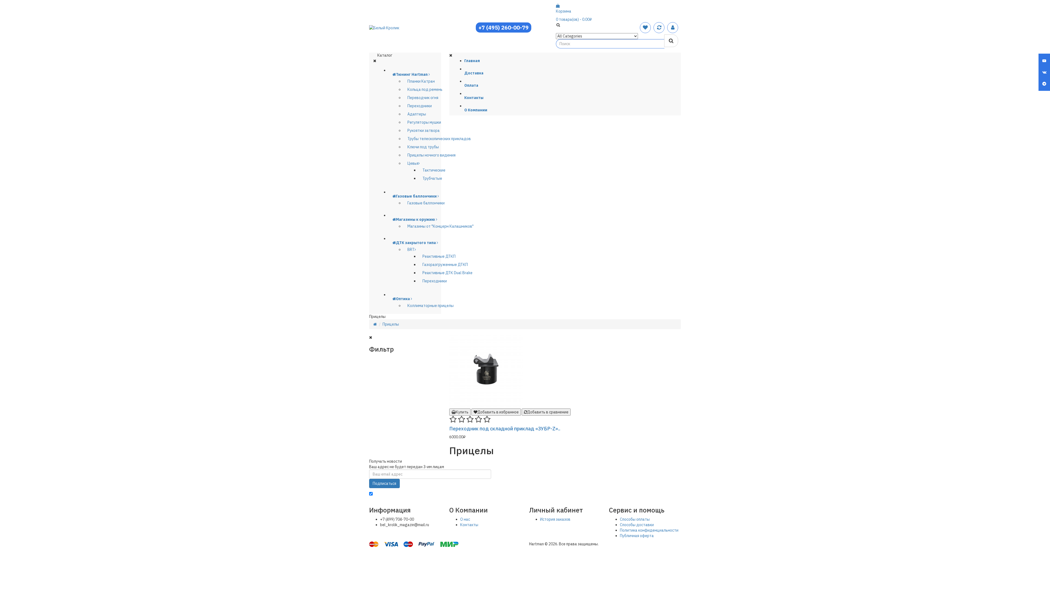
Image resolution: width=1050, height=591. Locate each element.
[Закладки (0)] (645, 27)
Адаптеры (416, 114)
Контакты (469, 524)
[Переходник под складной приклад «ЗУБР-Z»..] (486, 371)
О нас (465, 519)
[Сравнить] (659, 27)
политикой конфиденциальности (488, 494)
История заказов (555, 519)
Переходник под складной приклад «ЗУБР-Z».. (504, 428)
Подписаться (384, 483)
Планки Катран (421, 81)
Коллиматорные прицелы (430, 305)
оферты (549, 494)
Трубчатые (432, 178)
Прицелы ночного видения (431, 155)
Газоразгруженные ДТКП (445, 264)
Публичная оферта (637, 535)
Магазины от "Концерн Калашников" (440, 226)
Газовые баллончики (426, 203)
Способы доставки (637, 524)
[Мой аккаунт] (673, 27)
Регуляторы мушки (424, 122)
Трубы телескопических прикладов (439, 138)
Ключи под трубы (423, 146)
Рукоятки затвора (423, 130)
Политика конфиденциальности (649, 530)
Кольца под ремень (424, 89)
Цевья (412, 163)
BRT (411, 249)
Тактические (433, 170)
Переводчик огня (422, 97)
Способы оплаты (635, 519)
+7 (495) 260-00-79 (504, 27)
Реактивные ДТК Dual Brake (447, 272)
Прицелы (391, 324)
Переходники (419, 105)
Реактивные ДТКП (439, 256)
